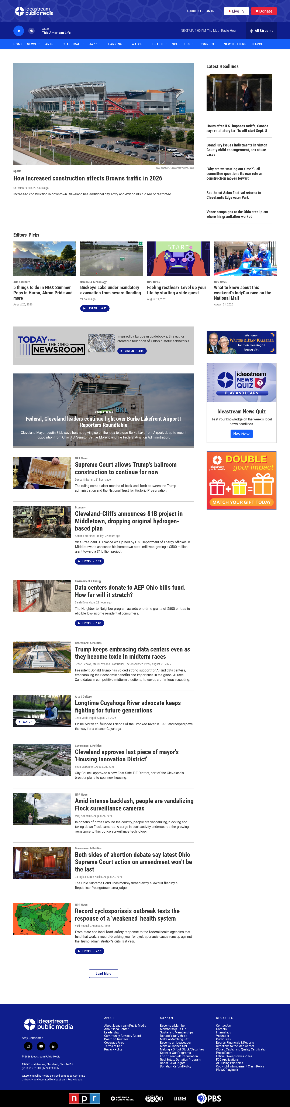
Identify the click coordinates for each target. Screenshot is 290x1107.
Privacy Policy (113, 1049)
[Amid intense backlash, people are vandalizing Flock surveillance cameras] (42, 809)
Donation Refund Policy (175, 1066)
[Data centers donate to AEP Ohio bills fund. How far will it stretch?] (42, 596)
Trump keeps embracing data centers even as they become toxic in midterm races (132, 653)
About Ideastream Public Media (125, 1025)
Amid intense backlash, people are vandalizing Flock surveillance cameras (134, 804)
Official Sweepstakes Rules (234, 1056)
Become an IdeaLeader (175, 1042)
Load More (103, 974)
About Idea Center (116, 1029)
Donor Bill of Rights (172, 1063)
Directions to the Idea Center (235, 1046)
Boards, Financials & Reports (235, 1042)
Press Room (224, 1052)
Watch (137, 44)
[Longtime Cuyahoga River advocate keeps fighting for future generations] (42, 711)
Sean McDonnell (84, 766)
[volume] (31, 31)
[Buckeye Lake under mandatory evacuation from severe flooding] (111, 258)
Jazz (93, 44)
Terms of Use (113, 1046)
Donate (265, 11)
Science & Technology (93, 282)
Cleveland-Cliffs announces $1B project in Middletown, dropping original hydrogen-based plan (129, 521)
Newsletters (235, 44)
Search (257, 44)
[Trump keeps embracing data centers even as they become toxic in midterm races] (42, 657)
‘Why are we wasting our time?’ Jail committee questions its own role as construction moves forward (234, 173)
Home (18, 44)
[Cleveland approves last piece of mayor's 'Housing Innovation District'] (42, 760)
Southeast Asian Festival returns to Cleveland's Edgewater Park (234, 195)
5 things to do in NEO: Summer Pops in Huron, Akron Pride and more (43, 293)
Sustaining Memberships (176, 1032)
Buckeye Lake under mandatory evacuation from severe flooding (110, 290)
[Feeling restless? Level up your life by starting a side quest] (178, 258)
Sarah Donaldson (85, 602)
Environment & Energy (88, 581)
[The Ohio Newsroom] (51, 346)
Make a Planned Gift (173, 1046)
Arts (49, 44)
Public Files (223, 1039)
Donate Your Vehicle (173, 1035)
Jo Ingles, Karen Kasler (88, 877)
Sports (17, 171)
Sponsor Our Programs (175, 1052)
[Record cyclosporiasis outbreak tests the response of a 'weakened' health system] (42, 919)
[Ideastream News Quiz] (241, 382)
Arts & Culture (21, 282)
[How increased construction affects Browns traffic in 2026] (103, 114)
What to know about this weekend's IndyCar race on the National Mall (242, 293)
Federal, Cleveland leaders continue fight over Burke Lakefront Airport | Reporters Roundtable (104, 422)
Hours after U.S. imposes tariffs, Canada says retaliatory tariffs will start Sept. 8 (237, 128)
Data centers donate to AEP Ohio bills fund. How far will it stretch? (130, 591)
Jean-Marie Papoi (85, 718)
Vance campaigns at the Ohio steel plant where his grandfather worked (237, 214)
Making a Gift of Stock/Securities (182, 1049)
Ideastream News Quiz (241, 411)
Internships (223, 1032)
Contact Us (223, 1025)
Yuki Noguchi (82, 925)
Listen (157, 44)
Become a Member (173, 1025)
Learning (114, 44)
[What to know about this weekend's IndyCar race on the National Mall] (245, 258)
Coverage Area (114, 1042)
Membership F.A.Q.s (173, 1029)
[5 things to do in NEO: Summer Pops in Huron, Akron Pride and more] (44, 258)
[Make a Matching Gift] (241, 480)
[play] (18, 30)
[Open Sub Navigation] (218, 11)
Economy (80, 507)
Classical (71, 44)
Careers (221, 1029)
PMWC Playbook (227, 1070)
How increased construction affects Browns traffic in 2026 (87, 178)
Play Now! (242, 433)
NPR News (153, 282)
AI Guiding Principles (229, 1063)
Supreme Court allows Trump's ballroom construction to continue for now (126, 468)
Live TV (238, 11)
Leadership (111, 1032)
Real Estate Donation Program (180, 1059)
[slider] (38, 30)
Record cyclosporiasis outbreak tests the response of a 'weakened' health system (127, 914)
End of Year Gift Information (179, 1056)
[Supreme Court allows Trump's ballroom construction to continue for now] (42, 473)
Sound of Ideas (104, 411)
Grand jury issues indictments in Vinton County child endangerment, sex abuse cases (237, 150)
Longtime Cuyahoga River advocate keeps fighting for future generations (128, 706)
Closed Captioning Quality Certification (241, 1049)
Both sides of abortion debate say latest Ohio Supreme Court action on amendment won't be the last (133, 862)
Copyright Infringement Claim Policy (240, 1066)
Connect (207, 44)
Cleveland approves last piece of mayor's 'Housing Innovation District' (127, 755)
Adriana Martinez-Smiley (89, 536)
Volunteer (222, 1035)
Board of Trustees (116, 1039)
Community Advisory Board (122, 1035)
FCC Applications (227, 1059)
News (31, 44)
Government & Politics (88, 643)
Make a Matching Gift (174, 1039)
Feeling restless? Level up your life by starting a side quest (176, 290)
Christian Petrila (22, 188)
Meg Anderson (83, 815)
